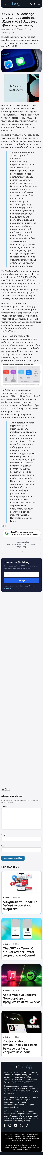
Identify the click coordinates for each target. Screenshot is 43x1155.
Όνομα (4, 835)
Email (3, 846)
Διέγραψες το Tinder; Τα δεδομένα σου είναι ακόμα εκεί (20, 905)
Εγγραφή (21, 581)
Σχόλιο (4, 806)
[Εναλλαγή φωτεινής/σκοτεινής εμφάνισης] (35, 3)
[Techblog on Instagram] (9, 1125)
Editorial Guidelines (25, 1140)
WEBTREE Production (30, 1145)
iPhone (14, 33)
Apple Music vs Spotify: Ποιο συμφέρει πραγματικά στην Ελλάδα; (21, 998)
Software (6, 33)
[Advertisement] (21, 690)
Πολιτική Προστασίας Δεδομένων (26, 1134)
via (3, 526)
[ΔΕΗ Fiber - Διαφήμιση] (21, 88)
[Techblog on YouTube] (15, 1125)
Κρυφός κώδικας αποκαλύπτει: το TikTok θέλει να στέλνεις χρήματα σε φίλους (20, 1046)
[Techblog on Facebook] (5, 1125)
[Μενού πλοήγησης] (39, 3)
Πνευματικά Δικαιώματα (22, 1138)
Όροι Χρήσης (9, 1134)
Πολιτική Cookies (13, 1136)
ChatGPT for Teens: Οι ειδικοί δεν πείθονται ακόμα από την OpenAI (19, 951)
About (20, 1145)
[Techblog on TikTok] (26, 1125)
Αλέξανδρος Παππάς (23, 29)
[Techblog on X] (21, 1125)
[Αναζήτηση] (31, 3)
